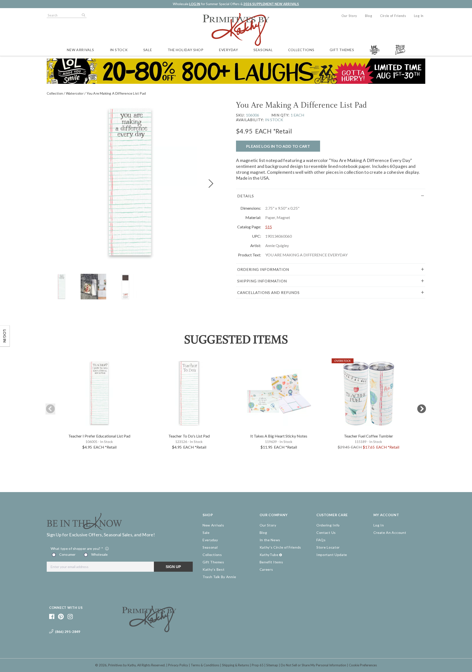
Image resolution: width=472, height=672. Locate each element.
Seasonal (263, 50)
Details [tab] (245, 196)
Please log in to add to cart (278, 146)
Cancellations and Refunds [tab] (268, 292)
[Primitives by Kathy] (149, 630)
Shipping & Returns (235, 665)
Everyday (228, 50)
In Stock (119, 50)
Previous (50, 409)
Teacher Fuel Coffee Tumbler (368, 436)
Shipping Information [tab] (262, 281)
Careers (266, 569)
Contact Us (326, 532)
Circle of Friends (393, 16)
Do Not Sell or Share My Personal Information (313, 665)
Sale (147, 50)
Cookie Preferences (363, 665)
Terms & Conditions (205, 665)
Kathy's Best (213, 569)
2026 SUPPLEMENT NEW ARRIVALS (271, 4)
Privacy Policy (178, 665)
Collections (301, 50)
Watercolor (75, 93)
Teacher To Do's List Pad (189, 436)
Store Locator (328, 547)
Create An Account (389, 532)
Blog (368, 16)
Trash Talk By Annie (219, 577)
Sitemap (272, 665)
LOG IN (194, 4)
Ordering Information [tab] (263, 269)
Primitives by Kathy (122, 665)
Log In (419, 16)
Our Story (349, 16)
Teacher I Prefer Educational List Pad (99, 436)
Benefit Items (271, 562)
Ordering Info (328, 525)
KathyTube (269, 555)
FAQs (321, 540)
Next (422, 409)
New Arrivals (80, 50)
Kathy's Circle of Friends (280, 547)
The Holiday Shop (186, 50)
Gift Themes (342, 50)
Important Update (331, 555)
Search (83, 15)
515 (268, 226)
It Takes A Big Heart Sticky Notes (278, 436)
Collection (55, 93)
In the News (270, 540)
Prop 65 (258, 665)
